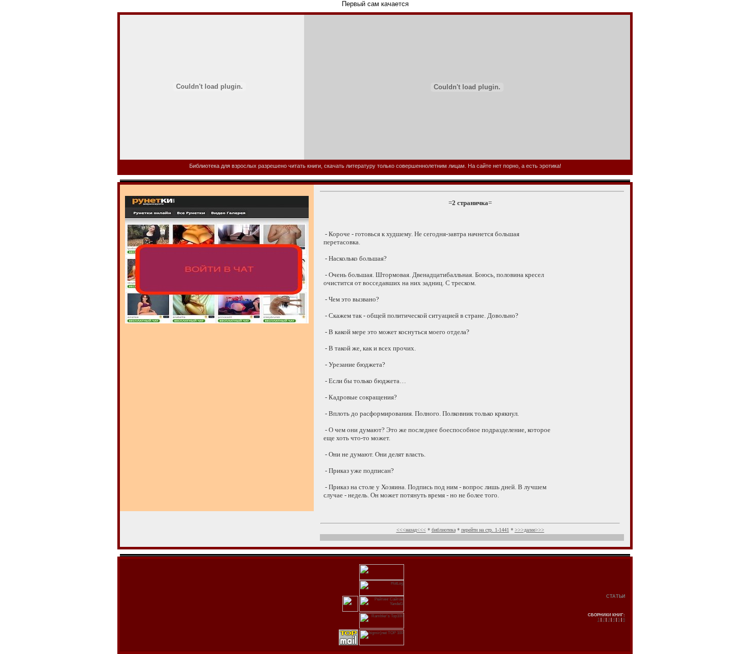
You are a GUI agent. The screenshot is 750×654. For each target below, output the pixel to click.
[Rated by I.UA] (381, 578)
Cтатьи (615, 596)
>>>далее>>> (529, 530)
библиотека (444, 530)
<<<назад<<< (411, 530)
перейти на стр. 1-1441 (485, 530)
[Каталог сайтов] (350, 610)
